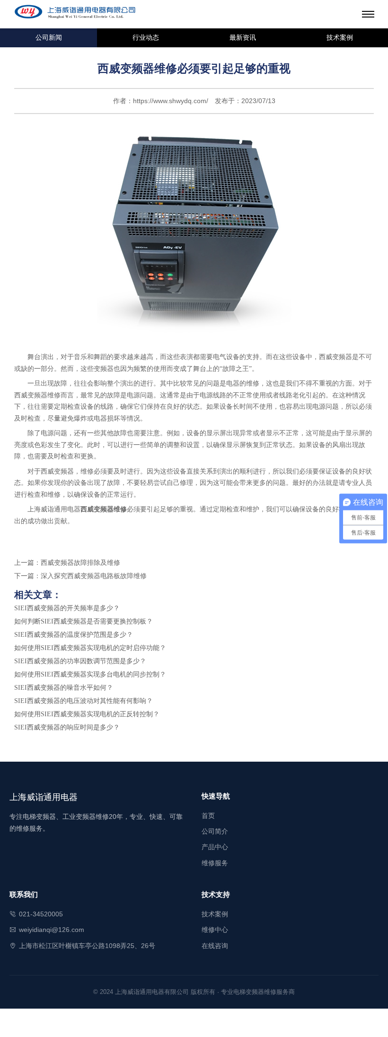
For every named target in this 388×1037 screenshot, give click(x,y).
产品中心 (215, 847)
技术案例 (339, 37)
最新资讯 (242, 37)
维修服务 (215, 863)
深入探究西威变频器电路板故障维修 (94, 576)
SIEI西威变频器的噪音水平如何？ (63, 687)
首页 (208, 815)
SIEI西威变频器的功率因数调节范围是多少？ (80, 661)
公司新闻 (48, 37)
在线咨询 (215, 945)
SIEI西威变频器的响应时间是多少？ (67, 727)
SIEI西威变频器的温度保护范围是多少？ (73, 634)
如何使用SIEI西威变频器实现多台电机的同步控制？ (90, 674)
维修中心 (215, 929)
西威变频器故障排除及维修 (80, 562)
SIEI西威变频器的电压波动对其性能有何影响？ (83, 700)
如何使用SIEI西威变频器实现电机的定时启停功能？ (90, 647)
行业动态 (145, 37)
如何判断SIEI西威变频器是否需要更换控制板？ (83, 621)
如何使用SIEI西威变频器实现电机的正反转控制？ (86, 714)
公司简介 (215, 831)
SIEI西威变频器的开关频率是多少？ (67, 608)
